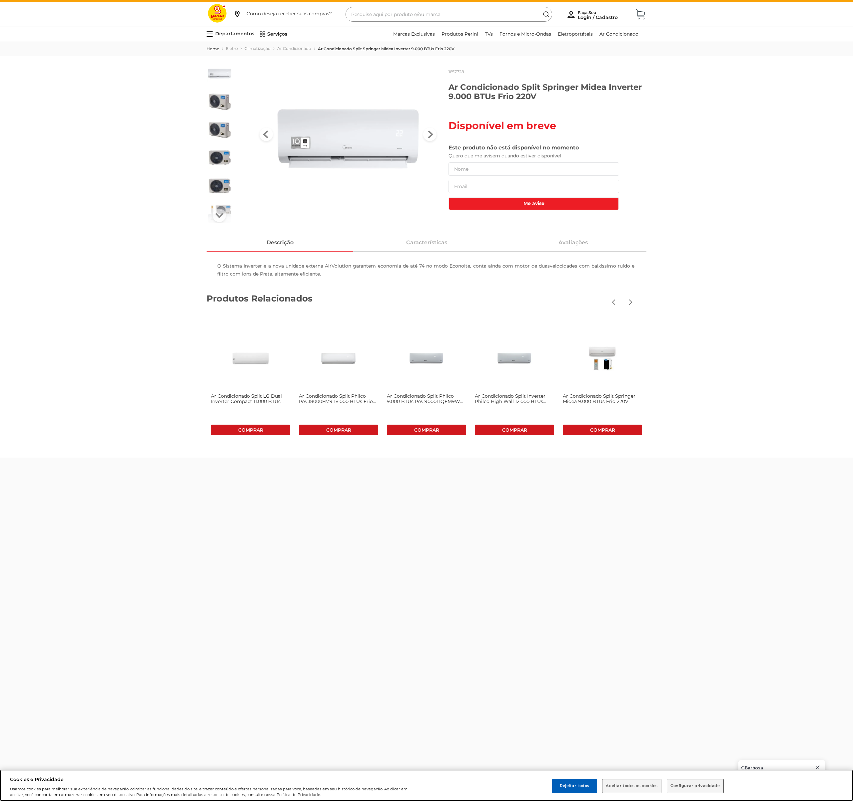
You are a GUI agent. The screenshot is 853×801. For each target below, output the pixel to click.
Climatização (258, 48)
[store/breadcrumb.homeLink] (213, 49)
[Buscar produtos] (546, 14)
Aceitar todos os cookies (632, 785)
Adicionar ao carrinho (250, 430)
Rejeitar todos (574, 785)
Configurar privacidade (695, 785)
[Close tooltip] (817, 767)
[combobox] (449, 14)
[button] (282, 13)
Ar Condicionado (294, 48)
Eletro (232, 48)
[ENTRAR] (598, 15)
